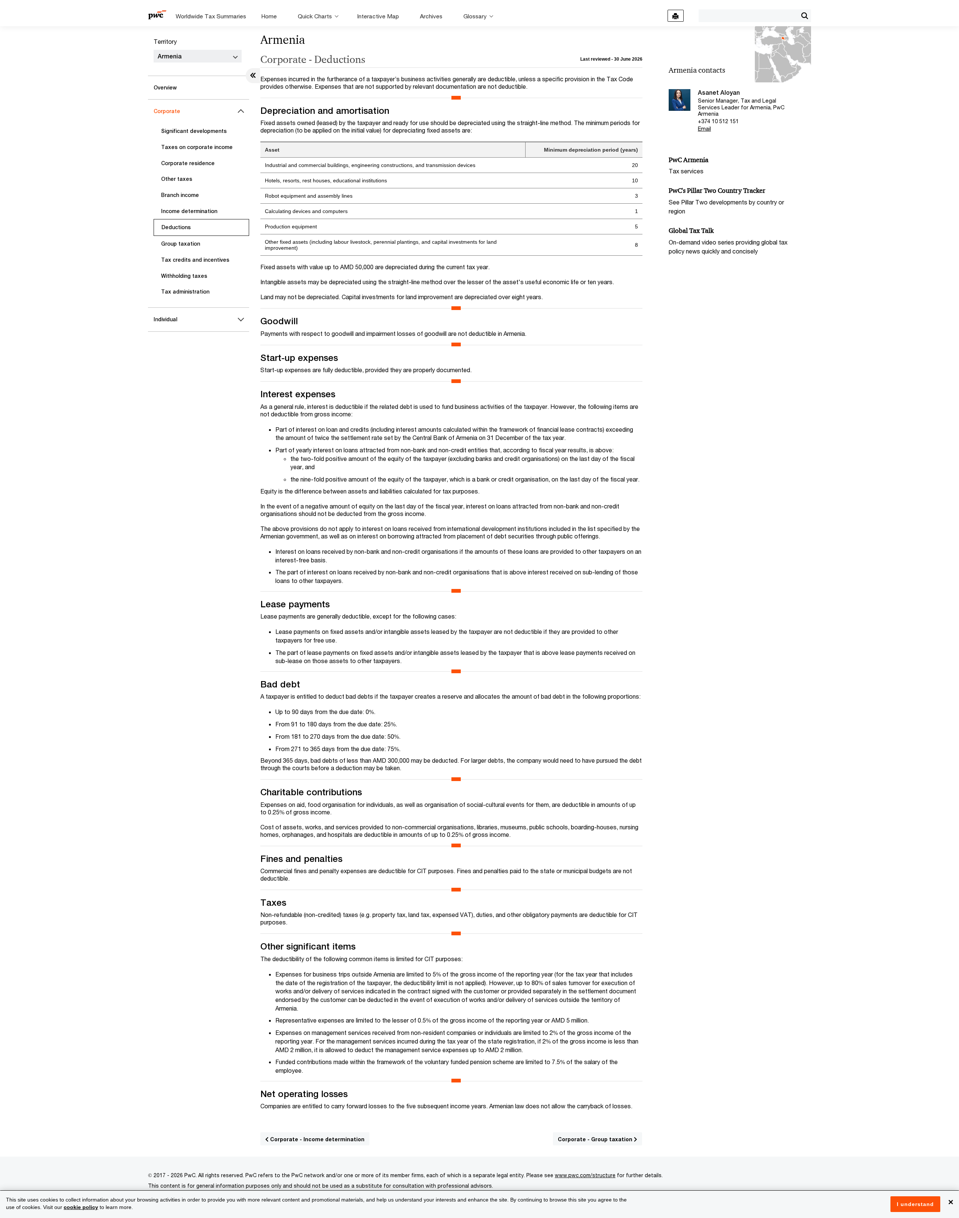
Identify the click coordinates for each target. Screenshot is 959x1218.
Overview (165, 88)
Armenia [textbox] (170, 56)
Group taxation (180, 244)
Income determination (189, 211)
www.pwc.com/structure (585, 1175)
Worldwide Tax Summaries (211, 16)
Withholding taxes (184, 276)
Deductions (176, 227)
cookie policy (81, 1207)
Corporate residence (188, 163)
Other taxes (176, 179)
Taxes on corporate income (197, 147)
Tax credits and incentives (195, 260)
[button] (804, 15)
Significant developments (194, 131)
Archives (431, 16)
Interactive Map (378, 16)
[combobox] (748, 15)
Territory (165, 41)
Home (269, 16)
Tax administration (185, 292)
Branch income (180, 195)
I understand (915, 1204)
